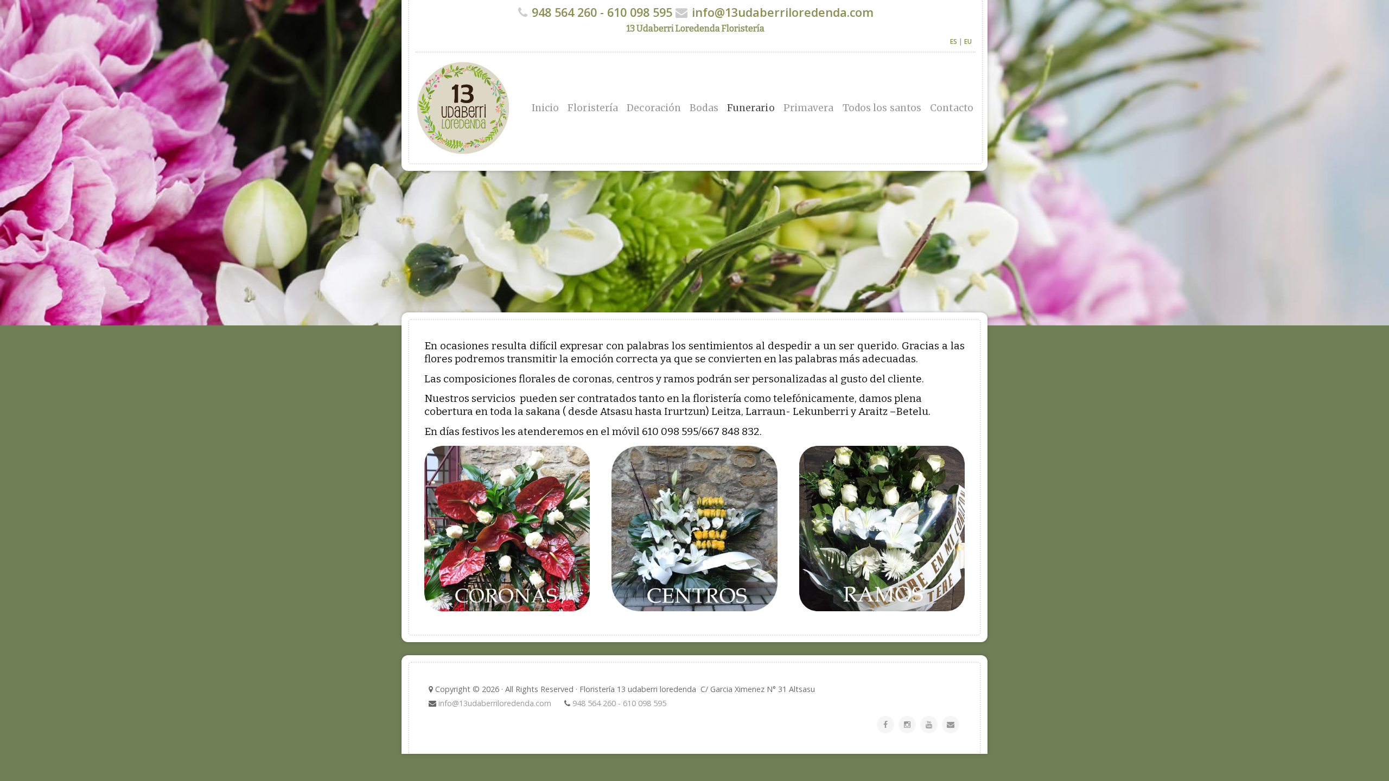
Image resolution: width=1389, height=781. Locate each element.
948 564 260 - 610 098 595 (602, 12)
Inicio (545, 108)
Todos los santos (882, 108)
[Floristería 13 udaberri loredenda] (521, 108)
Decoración (654, 108)
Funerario (751, 108)
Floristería (593, 108)
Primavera (808, 108)
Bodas (704, 108)
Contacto (951, 108)
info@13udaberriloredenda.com (783, 12)
